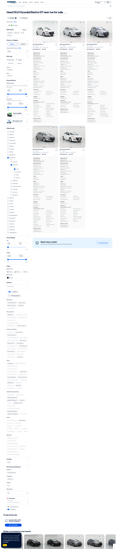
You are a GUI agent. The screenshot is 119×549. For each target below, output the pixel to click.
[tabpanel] (18, 50)
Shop (20, 2)
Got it (5, 545)
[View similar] (53, 22)
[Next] (56, 32)
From (9, 490)
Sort (110, 18)
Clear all (24, 29)
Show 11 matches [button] (13, 525)
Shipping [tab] (23, 44)
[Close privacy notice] (20, 534)
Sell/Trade (25, 2)
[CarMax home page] (12, 2)
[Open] (27, 502)
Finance (31, 2)
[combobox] (16, 502)
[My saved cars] (105, 2)
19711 (19, 48)
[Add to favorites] (56, 22)
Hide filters (12, 18)
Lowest (9, 89)
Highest (20, 89)
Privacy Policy (7, 540)
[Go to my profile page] (109, 2)
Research (37, 2)
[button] (10, 33)
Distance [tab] (12, 44)
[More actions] (56, 49)
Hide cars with (10, 500)
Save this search (103, 243)
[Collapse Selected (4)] (28, 30)
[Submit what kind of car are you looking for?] (110, 5)
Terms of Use (5, 542)
